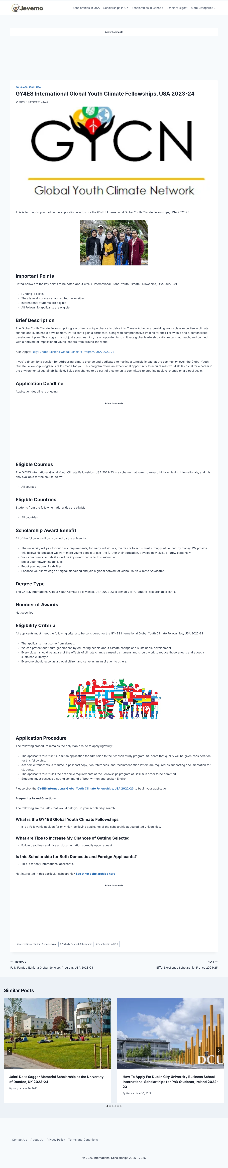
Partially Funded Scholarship (76, 944)
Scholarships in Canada (147, 8)
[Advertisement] (114, 57)
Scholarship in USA (107, 944)
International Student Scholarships (36, 944)
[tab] (107, 1106)
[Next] (218, 1051)
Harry (22, 101)
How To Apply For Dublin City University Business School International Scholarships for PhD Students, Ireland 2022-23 (170, 1082)
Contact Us (19, 1139)
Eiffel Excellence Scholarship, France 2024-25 (187, 964)
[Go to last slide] (9, 1051)
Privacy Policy (56, 1139)
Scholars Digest (177, 8)
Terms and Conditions (83, 1139)
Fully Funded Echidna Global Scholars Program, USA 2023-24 (73, 351)
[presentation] (57, 1033)
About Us (37, 1139)
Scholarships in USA (86, 8)
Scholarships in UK (115, 8)
